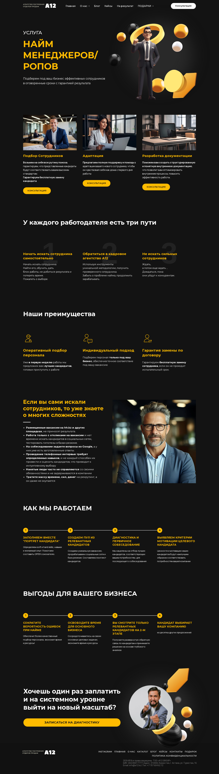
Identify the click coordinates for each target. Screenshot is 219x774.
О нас (131, 751)
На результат (125, 6)
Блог (97, 6)
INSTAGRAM (105, 751)
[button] (183, 6)
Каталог (142, 751)
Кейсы (108, 6)
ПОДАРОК (191, 751)
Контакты (176, 751)
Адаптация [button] (93, 156)
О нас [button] (84, 6)
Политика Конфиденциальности (174, 755)
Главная (71, 6)
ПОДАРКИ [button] (145, 6)
